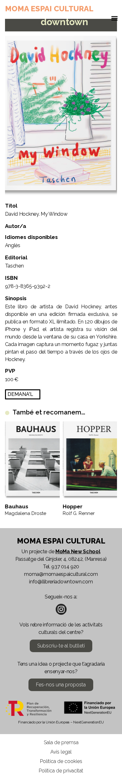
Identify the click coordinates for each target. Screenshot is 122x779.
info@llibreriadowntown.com (61, 582)
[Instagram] (61, 609)
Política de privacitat (61, 771)
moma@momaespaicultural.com (61, 574)
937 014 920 (65, 567)
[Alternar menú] (114, 20)
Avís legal (61, 752)
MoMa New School (77, 551)
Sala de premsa (61, 742)
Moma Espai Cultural (49, 8)
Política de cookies (61, 761)
